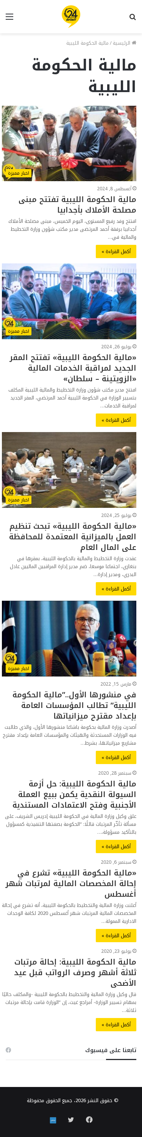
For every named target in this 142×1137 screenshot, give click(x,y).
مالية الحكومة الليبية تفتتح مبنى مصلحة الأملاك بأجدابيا (77, 204)
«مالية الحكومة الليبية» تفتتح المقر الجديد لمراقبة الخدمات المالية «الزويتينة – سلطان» (72, 368)
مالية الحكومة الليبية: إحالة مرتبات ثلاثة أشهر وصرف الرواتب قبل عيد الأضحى (75, 972)
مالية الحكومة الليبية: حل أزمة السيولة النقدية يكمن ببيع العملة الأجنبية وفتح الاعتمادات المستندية (74, 794)
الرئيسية (122, 43)
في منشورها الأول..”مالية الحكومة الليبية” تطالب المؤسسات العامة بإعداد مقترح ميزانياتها (74, 705)
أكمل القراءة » (116, 251)
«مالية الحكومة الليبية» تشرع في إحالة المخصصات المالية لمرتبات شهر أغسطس (70, 883)
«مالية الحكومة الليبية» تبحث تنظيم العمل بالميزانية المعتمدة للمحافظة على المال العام (72, 536)
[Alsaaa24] (71, 16)
